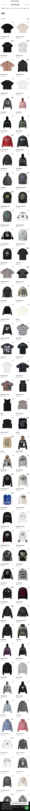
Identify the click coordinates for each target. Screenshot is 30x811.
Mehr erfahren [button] (9, 808)
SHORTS (7, 8)
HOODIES (24, 8)
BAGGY (21, 8)
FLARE (17, 8)
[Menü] (1, 4)
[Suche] (4, 4)
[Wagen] (28, 4)
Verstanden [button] (23, 806)
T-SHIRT (11, 8)
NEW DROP (3, 8)
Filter (4, 18)
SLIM (14, 8)
